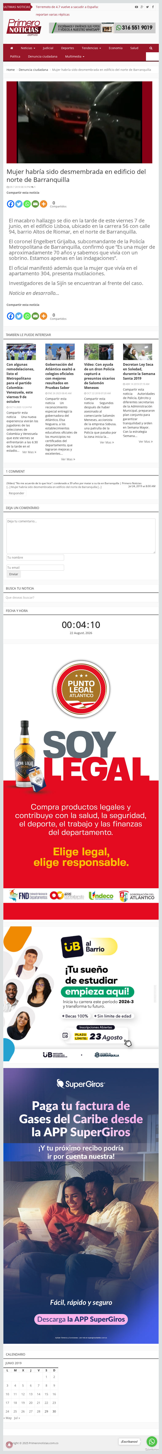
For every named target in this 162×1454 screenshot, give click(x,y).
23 (54, 1403)
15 (46, 1394)
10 (7, 1394)
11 (15, 1394)
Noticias (27, 48)
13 (30, 1394)
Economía (116, 48)
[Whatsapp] (27, 202)
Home (11, 70)
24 (7, 1411)
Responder (16, 493)
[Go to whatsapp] (152, 1441)
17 (7, 1403)
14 (38, 1394)
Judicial (48, 48)
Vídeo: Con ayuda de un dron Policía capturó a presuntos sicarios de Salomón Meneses (99, 376)
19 (23, 1403)
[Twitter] (19, 202)
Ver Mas (28, 452)
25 (15, 1411)
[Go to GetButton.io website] (152, 1449)
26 (23, 1411)
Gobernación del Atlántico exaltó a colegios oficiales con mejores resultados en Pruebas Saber (60, 376)
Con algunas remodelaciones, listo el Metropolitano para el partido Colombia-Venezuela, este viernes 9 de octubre (20, 383)
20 (30, 1403)
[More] (43, 202)
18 (15, 1403)
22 (46, 1403)
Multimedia (73, 56)
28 (38, 1411)
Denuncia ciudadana (42, 56)
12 (23, 1394)
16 (54, 1394)
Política (15, 56)
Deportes (67, 48)
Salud (134, 48)
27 (30, 1411)
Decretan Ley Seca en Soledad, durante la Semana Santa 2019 (139, 371)
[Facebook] (10, 202)
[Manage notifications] (9, 1444)
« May (7, 1418)
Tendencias (90, 48)
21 (38, 1403)
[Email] (35, 202)
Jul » (17, 1418)
